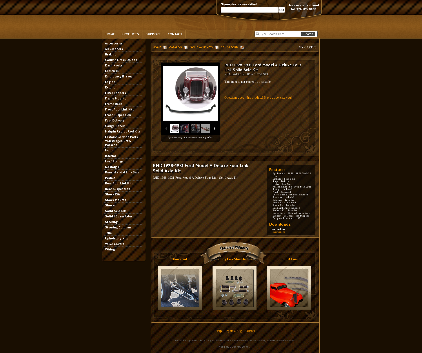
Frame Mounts (115, 98)
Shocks (110, 205)
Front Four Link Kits (119, 109)
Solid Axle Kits (116, 211)
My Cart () (308, 47)
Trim (108, 233)
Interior (110, 156)
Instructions (279, 231)
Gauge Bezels (115, 126)
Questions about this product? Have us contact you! (258, 97)
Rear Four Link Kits (119, 183)
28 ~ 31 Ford (229, 47)
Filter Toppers (115, 93)
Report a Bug (233, 331)
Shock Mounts (115, 200)
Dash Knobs (114, 65)
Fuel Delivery (115, 120)
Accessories (114, 43)
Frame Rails (113, 104)
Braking (110, 54)
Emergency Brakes (119, 76)
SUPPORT (153, 34)
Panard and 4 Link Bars (122, 172)
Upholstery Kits (116, 238)
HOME (157, 47)
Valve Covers (114, 244)
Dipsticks (112, 71)
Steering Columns (118, 227)
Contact (175, 34)
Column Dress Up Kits (121, 60)
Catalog (175, 47)
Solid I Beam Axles (119, 216)
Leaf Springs (114, 161)
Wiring (110, 249)
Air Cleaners (114, 49)
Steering (111, 222)
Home (110, 34)
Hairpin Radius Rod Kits (122, 131)
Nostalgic (112, 167)
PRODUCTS (130, 34)
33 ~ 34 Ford (289, 259)
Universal (180, 259)
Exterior (111, 87)
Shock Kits (113, 194)
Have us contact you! (303, 5)
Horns (109, 150)
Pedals (110, 178)
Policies (249, 331)
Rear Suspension (117, 189)
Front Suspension (118, 115)
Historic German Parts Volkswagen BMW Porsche (121, 141)
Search (308, 34)
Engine (110, 82)
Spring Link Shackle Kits (234, 259)
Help (219, 331)
